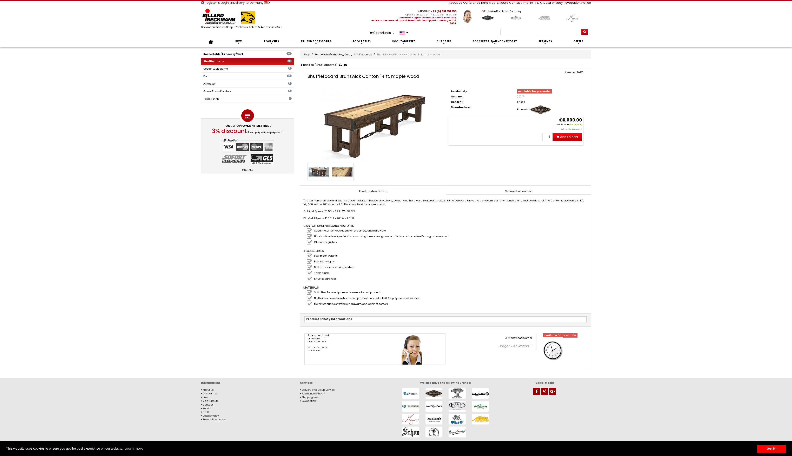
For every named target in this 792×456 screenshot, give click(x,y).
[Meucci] (410, 419)
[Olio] (457, 419)
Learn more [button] (134, 448)
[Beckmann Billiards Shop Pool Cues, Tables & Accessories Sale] (211, 42)
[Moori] (434, 419)
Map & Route (498, 3)
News (239, 41)
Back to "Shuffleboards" (319, 65)
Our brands (471, 3)
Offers (578, 41)
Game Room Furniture (246, 91)
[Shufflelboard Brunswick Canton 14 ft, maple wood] (375, 125)
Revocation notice (577, 3)
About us (455, 3)
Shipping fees (310, 397)
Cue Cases (444, 41)
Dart (246, 76)
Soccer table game (246, 68)
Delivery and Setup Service (318, 390)
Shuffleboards (246, 61)
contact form (314, 350)
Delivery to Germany (248, 3)
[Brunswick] (434, 393)
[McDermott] (480, 406)
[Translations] (404, 32)
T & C (538, 3)
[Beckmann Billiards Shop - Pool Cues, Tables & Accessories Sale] (242, 16)
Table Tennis (246, 99)
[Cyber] (480, 393)
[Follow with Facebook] (536, 391)
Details (248, 170)
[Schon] (410, 432)
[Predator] (480, 419)
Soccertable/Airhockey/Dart (495, 41)
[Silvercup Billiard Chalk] (434, 432)
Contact (515, 3)
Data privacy (553, 3)
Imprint (528, 3)
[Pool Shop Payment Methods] (247, 152)
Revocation (308, 401)
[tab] (518, 191)
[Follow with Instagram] (544, 391)
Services (306, 383)
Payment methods (313, 393)
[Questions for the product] (346, 65)
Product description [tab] (373, 191)
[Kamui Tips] (457, 406)
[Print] (341, 65)
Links (484, 3)
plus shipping (575, 124)
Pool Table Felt (403, 41)
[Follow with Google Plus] (552, 391)
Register (210, 3)
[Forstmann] (410, 406)
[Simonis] (457, 432)
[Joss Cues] (434, 406)
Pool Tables (362, 41)
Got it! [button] (772, 449)
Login (224, 3)
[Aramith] (410, 393)
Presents (545, 41)
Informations (210, 383)
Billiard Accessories (316, 41)
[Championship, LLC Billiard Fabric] (457, 393)
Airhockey (246, 83)
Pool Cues (271, 41)
